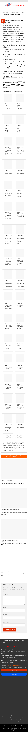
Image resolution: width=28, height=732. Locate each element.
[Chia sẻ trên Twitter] (12, 436)
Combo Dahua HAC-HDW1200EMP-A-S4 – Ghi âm (21, 173)
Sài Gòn (15, 29)
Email (5, 615)
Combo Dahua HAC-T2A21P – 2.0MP (19, 128)
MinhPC (16, 16)
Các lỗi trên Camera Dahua (7, 480)
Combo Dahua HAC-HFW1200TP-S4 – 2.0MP (8, 173)
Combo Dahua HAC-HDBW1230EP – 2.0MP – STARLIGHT (8, 261)
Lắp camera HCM (18, 449)
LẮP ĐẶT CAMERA (15, 12)
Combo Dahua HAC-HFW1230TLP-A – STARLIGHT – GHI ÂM (9, 239)
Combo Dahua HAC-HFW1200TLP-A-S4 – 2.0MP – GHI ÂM (20, 150)
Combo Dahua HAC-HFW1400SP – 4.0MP (20, 326)
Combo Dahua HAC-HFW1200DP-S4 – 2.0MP (8, 193)
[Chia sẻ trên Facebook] (9, 436)
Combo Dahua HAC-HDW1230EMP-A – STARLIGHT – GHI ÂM (21, 239)
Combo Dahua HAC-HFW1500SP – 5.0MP (20, 386)
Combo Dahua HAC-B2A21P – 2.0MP (7, 128)
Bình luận (6, 594)
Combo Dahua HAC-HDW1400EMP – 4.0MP (20, 346)
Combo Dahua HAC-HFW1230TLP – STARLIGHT (20, 214)
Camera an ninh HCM (12, 445)
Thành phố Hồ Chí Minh (9, 450)
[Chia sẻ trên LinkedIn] (21, 436)
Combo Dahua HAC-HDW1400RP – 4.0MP (8, 326)
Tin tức (22, 12)
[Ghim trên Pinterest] (18, 436)
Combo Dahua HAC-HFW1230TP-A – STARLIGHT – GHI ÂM (8, 216)
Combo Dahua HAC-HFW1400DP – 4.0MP (20, 366)
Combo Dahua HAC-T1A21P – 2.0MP (19, 107)
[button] (2, 5)
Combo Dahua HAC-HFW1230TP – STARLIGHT (20, 193)
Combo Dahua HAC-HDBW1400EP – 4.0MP (8, 366)
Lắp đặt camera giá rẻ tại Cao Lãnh (9, 571)
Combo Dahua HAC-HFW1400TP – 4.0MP (8, 386)
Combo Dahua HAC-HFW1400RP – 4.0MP (20, 304)
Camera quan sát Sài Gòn (15, 447)
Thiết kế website (8, 725)
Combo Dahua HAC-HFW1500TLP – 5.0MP (20, 407)
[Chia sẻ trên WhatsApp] (7, 436)
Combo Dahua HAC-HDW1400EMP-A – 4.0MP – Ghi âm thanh (9, 305)
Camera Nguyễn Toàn (16, 728)
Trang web (6, 622)
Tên (4, 607)
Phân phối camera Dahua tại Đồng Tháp (10, 509)
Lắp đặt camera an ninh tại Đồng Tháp (9, 540)
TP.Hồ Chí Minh (11, 27)
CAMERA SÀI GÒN (7, 12)
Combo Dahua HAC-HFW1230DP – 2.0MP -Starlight (20, 261)
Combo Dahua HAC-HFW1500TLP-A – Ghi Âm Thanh (9, 427)
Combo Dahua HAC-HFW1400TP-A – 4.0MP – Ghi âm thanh (8, 283)
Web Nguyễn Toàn (19, 725)
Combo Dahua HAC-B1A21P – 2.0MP (7, 107)
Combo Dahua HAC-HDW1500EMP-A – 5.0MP (21, 427)
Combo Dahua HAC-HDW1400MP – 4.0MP (8, 346)
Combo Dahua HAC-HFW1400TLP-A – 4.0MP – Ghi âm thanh (20, 283)
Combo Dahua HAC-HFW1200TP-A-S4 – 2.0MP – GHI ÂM (8, 151)
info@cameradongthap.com (13, 665)
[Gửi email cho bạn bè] (15, 436)
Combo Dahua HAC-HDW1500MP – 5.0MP (8, 407)
